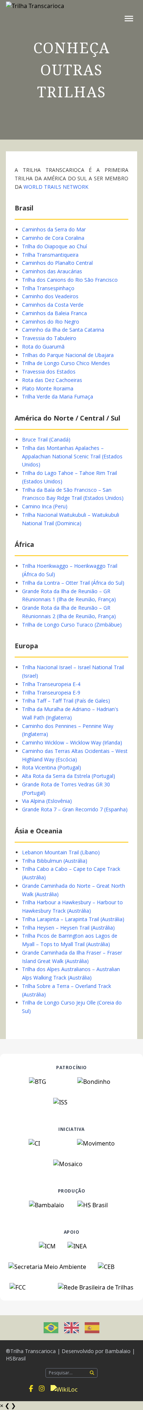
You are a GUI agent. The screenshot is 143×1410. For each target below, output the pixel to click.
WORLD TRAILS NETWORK (55, 186)
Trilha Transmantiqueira (50, 254)
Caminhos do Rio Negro (50, 321)
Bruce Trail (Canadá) (46, 439)
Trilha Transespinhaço (48, 288)
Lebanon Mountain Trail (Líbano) (61, 852)
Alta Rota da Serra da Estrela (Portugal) (68, 775)
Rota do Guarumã (43, 346)
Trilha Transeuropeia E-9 (51, 692)
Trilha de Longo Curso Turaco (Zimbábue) (72, 624)
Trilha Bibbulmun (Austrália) (54, 860)
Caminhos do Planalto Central (57, 262)
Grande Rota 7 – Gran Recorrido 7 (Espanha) (75, 809)
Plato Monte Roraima (47, 388)
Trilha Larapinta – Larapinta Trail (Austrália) (73, 919)
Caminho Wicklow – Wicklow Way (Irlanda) (72, 742)
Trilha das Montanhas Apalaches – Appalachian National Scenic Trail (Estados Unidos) (72, 456)
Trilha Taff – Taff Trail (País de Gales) (66, 700)
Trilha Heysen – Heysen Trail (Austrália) (68, 927)
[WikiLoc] (64, 1388)
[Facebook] (31, 1389)
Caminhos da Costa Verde (53, 304)
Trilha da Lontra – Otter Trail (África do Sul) (73, 582)
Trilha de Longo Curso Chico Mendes (66, 363)
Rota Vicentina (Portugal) (51, 767)
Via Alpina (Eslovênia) (47, 800)
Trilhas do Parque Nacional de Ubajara (68, 354)
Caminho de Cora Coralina (53, 237)
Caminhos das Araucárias (52, 271)
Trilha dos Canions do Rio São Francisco (70, 279)
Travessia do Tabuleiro (49, 338)
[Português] (51, 1327)
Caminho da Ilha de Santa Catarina (63, 329)
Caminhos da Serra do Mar (54, 229)
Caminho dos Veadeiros (50, 296)
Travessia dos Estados (49, 371)
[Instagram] (42, 1389)
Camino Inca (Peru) (44, 506)
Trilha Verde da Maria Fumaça (57, 396)
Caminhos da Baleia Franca (54, 313)
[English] (71, 1327)
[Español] (92, 1327)
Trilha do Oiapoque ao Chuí (54, 246)
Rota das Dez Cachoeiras (52, 379)
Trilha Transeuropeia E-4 (51, 684)
